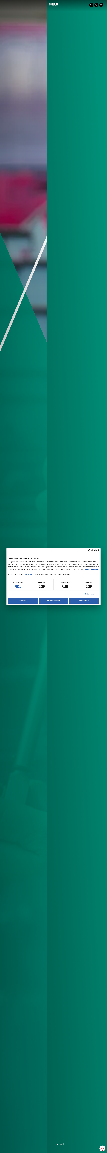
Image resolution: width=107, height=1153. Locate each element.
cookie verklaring (91, 569)
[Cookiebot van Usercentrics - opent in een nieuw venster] (90, 550)
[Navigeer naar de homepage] (53, 4)
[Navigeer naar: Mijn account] (96, 5)
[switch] (42, 586)
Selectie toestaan (53, 600)
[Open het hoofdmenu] (101, 5)
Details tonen (90, 594)
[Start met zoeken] (91, 5)
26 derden (29, 574)
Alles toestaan (84, 600)
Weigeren (22, 600)
